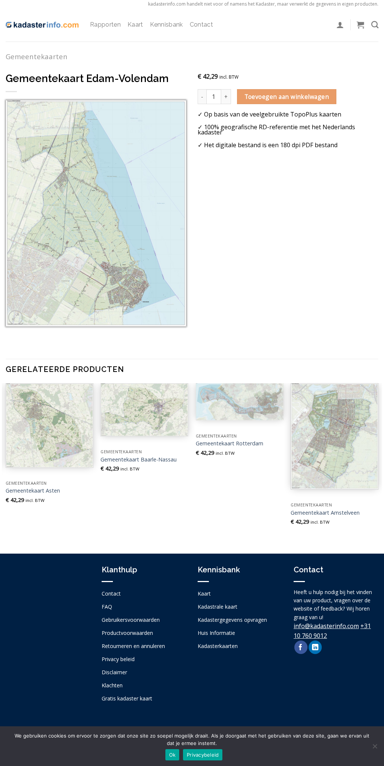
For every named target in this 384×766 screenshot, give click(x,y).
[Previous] (6, 462)
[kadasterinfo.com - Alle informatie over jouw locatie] (42, 25)
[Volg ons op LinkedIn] (315, 647)
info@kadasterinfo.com (326, 626)
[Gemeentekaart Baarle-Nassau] (144, 409)
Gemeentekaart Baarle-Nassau (138, 459)
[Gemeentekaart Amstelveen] (334, 436)
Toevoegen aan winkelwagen (286, 97)
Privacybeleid (203, 755)
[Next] (378, 462)
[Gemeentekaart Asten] (49, 425)
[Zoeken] (374, 24)
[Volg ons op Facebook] (301, 647)
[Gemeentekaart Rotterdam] (240, 401)
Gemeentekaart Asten (33, 490)
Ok (172, 755)
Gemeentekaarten (37, 56)
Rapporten (105, 24)
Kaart (135, 24)
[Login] (340, 24)
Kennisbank (166, 24)
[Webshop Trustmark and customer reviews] (48, 627)
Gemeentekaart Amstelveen (325, 512)
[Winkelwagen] (360, 24)
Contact (201, 24)
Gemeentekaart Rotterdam (229, 443)
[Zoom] (15, 317)
